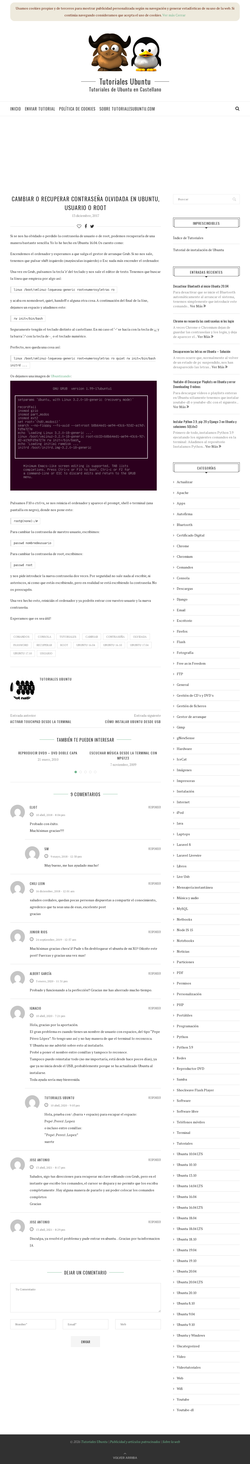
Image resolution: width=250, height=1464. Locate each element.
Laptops (183, 834)
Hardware (184, 748)
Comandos (21, 636)
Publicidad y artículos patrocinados (135, 1441)
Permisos (184, 983)
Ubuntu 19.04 (186, 1250)
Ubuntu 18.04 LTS (190, 1228)
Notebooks (185, 940)
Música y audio (188, 897)
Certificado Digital (191, 535)
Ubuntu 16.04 (186, 1196)
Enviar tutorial (40, 109)
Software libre (187, 1111)
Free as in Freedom (191, 663)
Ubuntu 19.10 (186, 1260)
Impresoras (186, 780)
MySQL (182, 908)
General (183, 684)
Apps (181, 503)
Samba (182, 1079)
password (20, 645)
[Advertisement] (127, 155)
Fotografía (185, 652)
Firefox (182, 631)
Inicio (15, 109)
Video (181, 1356)
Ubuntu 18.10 (186, 1239)
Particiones (185, 962)
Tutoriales (68, 636)
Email (181, 610)
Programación (187, 1026)
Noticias (183, 951)
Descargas (185, 588)
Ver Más (196, 306)
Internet (183, 802)
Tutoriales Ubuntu (125, 81)
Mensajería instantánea (195, 887)
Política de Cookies (77, 109)
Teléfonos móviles (191, 1122)
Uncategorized (188, 1346)
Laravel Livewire (189, 855)
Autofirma (184, 514)
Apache (182, 492)
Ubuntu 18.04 (186, 1218)
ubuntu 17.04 (139, 645)
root (64, 645)
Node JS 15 (185, 930)
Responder (154, 807)
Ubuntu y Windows (191, 1335)
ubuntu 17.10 (22, 653)
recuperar (44, 645)
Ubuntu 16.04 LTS (190, 1207)
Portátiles (184, 1015)
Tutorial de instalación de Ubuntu (198, 249)
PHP (180, 1004)
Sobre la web (171, 1441)
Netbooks (184, 919)
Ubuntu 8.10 (186, 1303)
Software (184, 1100)
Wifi (180, 1388)
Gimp (181, 727)
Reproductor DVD (190, 1068)
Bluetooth (184, 524)
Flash (181, 641)
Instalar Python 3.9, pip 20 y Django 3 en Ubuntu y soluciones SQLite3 (204, 424)
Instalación (185, 791)
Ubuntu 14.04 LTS (190, 1186)
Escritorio (184, 620)
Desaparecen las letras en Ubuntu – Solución (201, 351)
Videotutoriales (189, 1367)
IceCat (182, 759)
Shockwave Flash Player (195, 1090)
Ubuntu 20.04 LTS (190, 1282)
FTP (180, 673)
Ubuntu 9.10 (186, 1324)
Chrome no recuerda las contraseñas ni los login (203, 321)
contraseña (115, 636)
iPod (180, 812)
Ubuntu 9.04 (186, 1314)
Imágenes (184, 770)
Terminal (183, 1132)
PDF (180, 972)
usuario (46, 653)
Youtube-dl (185, 1410)
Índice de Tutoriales (188, 237)
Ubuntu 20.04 (186, 1271)
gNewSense (186, 738)
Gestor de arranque (191, 716)
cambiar (91, 636)
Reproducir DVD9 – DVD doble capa (47, 752)
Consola (44, 636)
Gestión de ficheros (191, 706)
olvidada (140, 636)
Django (182, 599)
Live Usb (183, 876)
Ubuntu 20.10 (186, 1292)
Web (180, 1378)
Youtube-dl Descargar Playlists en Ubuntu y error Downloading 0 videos (204, 384)
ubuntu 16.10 (112, 645)
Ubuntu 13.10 (186, 1175)
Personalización (189, 994)
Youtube (183, 1399)
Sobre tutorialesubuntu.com (127, 109)
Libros (182, 866)
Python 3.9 (185, 1047)
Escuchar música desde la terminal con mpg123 (123, 755)
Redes (181, 1058)
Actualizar (185, 482)
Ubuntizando (61, 376)
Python (182, 1036)
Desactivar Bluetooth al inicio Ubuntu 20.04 (201, 286)
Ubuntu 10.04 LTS (190, 1153)
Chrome (183, 546)
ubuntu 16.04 (85, 645)
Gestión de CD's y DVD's (195, 695)
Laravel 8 (184, 844)
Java (180, 823)
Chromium (185, 556)
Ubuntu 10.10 (186, 1164)
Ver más (168, 15)
